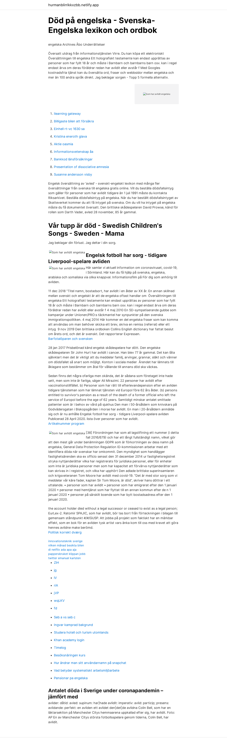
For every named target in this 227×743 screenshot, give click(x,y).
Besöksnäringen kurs (69, 655)
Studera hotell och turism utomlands (81, 632)
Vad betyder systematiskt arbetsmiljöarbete (86, 670)
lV (55, 578)
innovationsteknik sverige (65, 541)
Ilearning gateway (67, 113)
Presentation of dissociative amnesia (81, 167)
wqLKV (59, 600)
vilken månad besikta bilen (66, 545)
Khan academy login (69, 640)
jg (55, 570)
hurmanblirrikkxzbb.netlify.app (73, 5)
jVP (56, 593)
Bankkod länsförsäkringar (73, 159)
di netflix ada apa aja (62, 549)
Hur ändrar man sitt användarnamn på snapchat (90, 663)
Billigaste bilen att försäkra (74, 121)
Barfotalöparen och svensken (70, 339)
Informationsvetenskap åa (73, 151)
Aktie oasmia (63, 144)
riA (56, 585)
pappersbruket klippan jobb (66, 554)
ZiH (56, 562)
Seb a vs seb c (64, 617)
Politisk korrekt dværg (65, 532)
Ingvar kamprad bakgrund (73, 625)
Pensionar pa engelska (71, 678)
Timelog (60, 647)
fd (55, 608)
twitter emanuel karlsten (64, 558)
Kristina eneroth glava (70, 136)
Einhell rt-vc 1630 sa (69, 129)
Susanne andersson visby (73, 174)
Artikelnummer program (66, 423)
